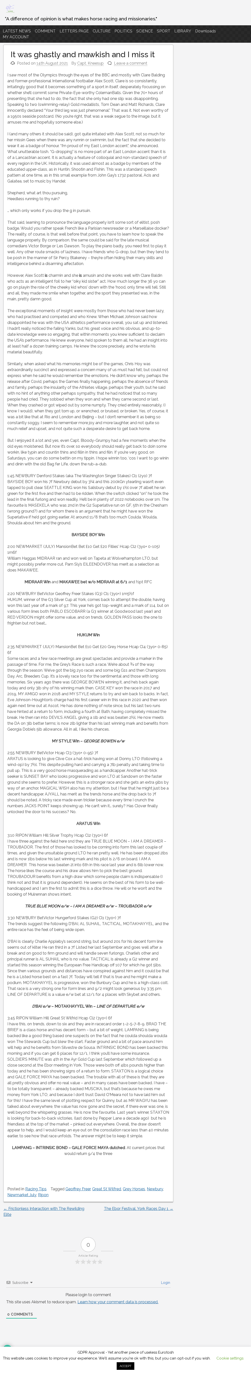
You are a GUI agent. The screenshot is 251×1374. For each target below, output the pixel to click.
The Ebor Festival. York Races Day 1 (138, 1208)
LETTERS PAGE (74, 31)
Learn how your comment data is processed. (117, 1302)
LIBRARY (182, 31)
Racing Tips (36, 1189)
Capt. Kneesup (90, 63)
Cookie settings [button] (229, 1358)
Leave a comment (130, 63)
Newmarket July (21, 1195)
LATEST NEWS (17, 31)
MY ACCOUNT (16, 37)
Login (165, 1283)
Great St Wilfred (106, 1189)
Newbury (155, 1189)
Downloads (205, 31)
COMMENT (45, 31)
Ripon (43, 1195)
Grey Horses (134, 1189)
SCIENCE (144, 31)
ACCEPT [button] (125, 1366)
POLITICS (123, 31)
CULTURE (102, 31)
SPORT (163, 31)
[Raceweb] (10, 12)
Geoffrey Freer (77, 1189)
